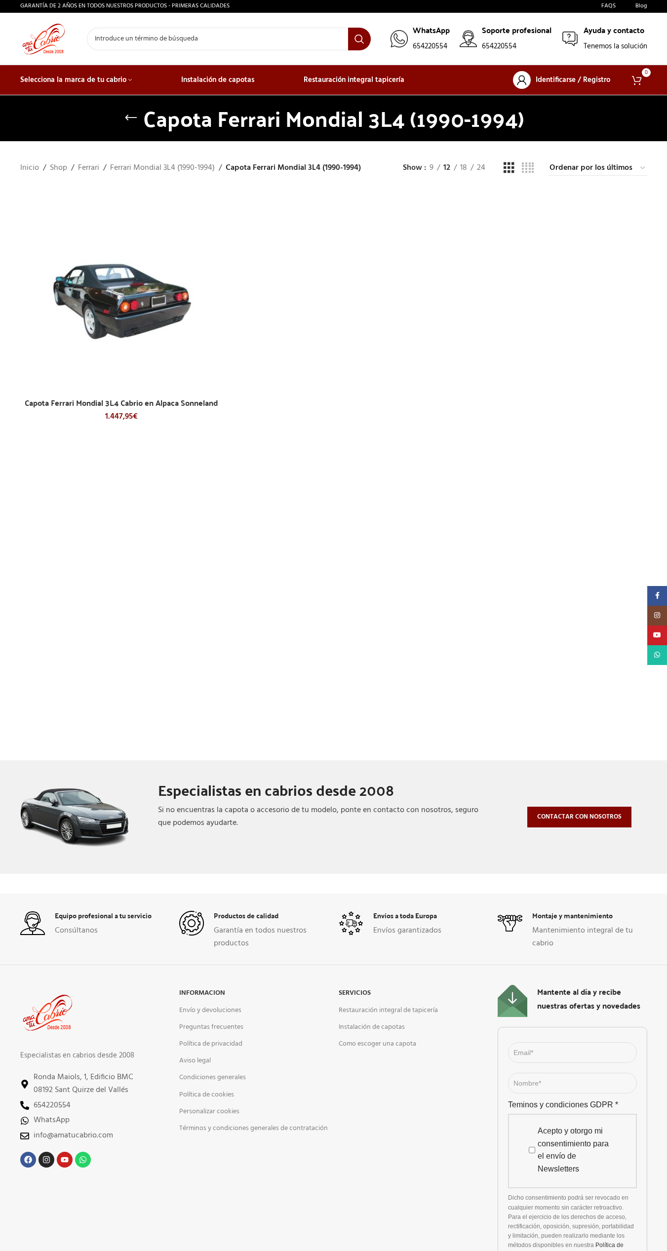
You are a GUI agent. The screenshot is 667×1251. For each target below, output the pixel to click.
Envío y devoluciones (210, 1010)
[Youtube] (65, 1160)
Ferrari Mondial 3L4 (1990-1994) (162, 168)
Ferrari (88, 168)
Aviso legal (195, 1060)
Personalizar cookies (209, 1111)
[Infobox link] (420, 38)
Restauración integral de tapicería (388, 1010)
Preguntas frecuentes (211, 1027)
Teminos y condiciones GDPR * (563, 1104)
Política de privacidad (210, 1044)
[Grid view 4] (528, 168)
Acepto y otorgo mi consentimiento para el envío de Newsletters (573, 1150)
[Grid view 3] (509, 168)
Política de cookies (206, 1094)
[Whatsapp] (83, 1160)
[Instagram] (46, 1160)
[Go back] (130, 118)
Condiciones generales (212, 1077)
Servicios (355, 993)
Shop (58, 168)
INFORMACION (202, 993)
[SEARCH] (359, 39)
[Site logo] (43, 39)
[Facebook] (28, 1160)
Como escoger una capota (377, 1044)
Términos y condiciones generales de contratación (253, 1128)
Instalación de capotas (372, 1027)
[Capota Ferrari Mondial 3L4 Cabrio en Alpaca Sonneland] (121, 292)
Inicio (29, 168)
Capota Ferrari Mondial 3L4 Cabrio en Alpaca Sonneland (121, 402)
